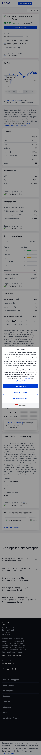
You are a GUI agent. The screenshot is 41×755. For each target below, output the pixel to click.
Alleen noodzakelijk (20, 392)
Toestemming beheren (20, 398)
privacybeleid (20, 381)
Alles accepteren (20, 386)
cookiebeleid (26, 379)
